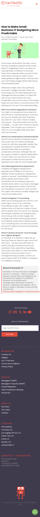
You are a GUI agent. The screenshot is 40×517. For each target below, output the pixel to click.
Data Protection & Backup (12, 390)
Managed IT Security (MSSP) (13, 384)
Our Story (5, 406)
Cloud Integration (8, 386)
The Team (5, 410)
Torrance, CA (6, 430)
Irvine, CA (5, 439)
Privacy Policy (7, 366)
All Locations (6, 427)
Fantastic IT (15, 37)
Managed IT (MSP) (9, 380)
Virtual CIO (5, 393)
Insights (4, 357)
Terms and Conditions (10, 363)
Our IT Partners (7, 360)
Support (35, 512)
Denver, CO (6, 442)
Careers (4, 413)
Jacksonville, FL (7, 445)
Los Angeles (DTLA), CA (11, 433)
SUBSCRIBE (9, 334)
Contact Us (6, 354)
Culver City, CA (7, 436)
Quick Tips (24, 37)
